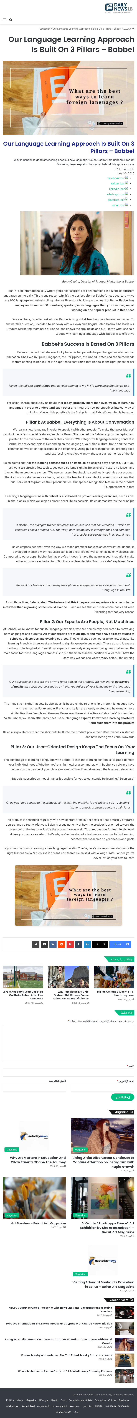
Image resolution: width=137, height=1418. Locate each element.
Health (54, 1400)
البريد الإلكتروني (125, 1081)
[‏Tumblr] (78, 944)
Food (63, 1400)
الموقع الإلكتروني (57, 1081)
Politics (10, 1400)
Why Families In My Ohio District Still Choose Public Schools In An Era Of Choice (71, 995)
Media (20, 1400)
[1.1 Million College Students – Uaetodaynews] (114, 977)
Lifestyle (44, 1400)
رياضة (76, 1411)
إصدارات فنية (28, 1405)
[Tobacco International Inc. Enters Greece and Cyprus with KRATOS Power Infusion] (124, 1328)
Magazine (31, 1400)
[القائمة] (4, 19)
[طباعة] (35, 944)
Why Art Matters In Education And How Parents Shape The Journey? (38, 1159)
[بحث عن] (10, 19)
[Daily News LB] (117, 8)
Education (44, 28)
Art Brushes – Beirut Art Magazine (38, 1223)
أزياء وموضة (43, 1405)
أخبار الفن (88, 1405)
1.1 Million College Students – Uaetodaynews (115, 993)
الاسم (130, 1065)
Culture (112, 1400)
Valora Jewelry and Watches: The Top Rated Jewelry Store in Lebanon (66, 1355)
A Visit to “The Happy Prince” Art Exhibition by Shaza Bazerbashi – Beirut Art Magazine (107, 1227)
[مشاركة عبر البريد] (44, 944)
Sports (98, 1405)
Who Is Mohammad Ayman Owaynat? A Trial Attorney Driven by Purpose (65, 1371)
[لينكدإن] (87, 944)
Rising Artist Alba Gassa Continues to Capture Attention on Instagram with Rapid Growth (103, 1162)
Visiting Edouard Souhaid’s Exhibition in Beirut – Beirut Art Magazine (103, 1284)
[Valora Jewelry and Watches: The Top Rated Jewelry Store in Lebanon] (124, 1360)
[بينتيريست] (70, 944)
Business (124, 1400)
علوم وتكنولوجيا (63, 1411)
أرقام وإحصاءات (59, 1405)
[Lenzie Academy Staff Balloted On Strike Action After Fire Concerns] (23, 977)
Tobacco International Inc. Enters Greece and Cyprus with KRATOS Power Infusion (59, 1323)
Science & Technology (117, 1405)
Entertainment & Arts (80, 1400)
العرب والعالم (12, 1405)
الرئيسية (127, 28)
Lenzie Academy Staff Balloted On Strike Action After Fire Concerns (23, 995)
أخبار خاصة (75, 1405)
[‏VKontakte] (53, 944)
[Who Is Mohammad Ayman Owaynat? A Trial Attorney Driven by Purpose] (124, 1376)
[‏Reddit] (61, 944)
